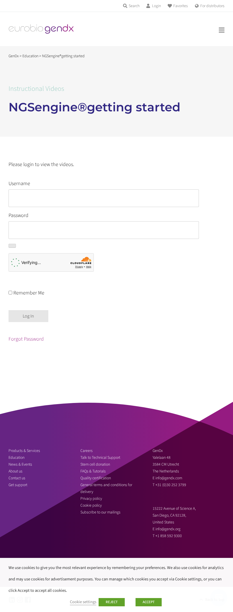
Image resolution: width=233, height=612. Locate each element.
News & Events (20, 464)
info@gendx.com (168, 478)
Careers (86, 451)
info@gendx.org (167, 529)
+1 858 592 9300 (168, 536)
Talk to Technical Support (100, 457)
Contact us (17, 478)
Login (156, 6)
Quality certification (95, 478)
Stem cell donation (95, 464)
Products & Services (24, 451)
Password (18, 215)
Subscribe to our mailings (100, 512)
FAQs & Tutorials (93, 471)
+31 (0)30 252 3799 (171, 485)
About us (15, 471)
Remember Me (28, 292)
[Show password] (12, 246)
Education (16, 457)
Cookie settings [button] (83, 602)
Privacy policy (91, 499)
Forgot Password (26, 339)
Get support (18, 485)
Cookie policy (91, 505)
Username (19, 183)
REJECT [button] (112, 602)
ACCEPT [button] (149, 602)
